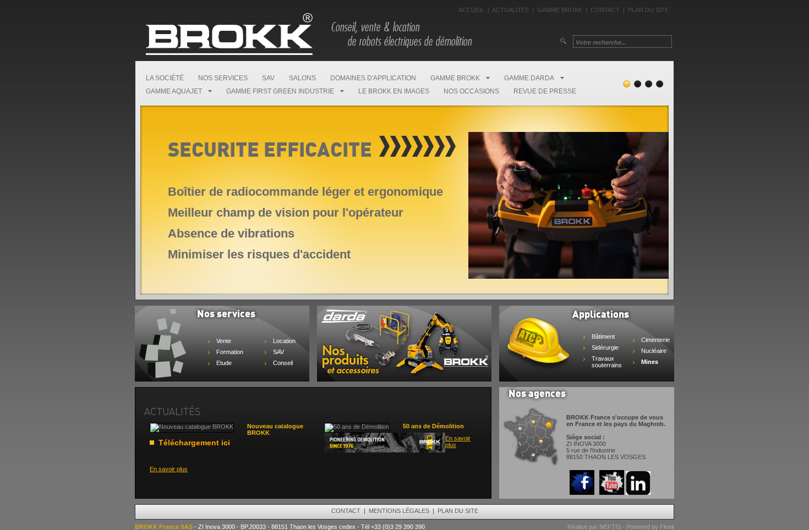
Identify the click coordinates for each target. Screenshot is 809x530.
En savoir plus (169, 469)
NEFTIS (610, 526)
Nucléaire (653, 350)
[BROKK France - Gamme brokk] (404, 377)
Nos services (226, 314)
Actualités (510, 10)
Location (284, 341)
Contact (605, 10)
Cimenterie (655, 339)
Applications (600, 315)
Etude (224, 363)
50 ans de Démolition (433, 426)
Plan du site (648, 10)
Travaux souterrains (607, 361)
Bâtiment (603, 336)
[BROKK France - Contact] (531, 464)
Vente (223, 341)
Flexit (667, 526)
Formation (229, 352)
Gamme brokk (559, 10)
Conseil (283, 363)
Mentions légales (399, 510)
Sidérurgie (605, 347)
